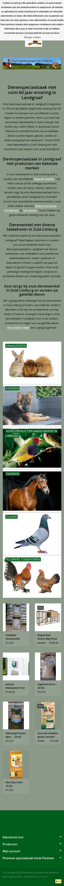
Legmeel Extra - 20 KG (47, 686)
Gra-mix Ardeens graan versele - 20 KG (48, 735)
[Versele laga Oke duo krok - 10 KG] (16, 764)
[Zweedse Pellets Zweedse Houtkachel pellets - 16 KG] (16, 617)
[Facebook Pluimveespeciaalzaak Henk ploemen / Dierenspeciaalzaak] (32, 821)
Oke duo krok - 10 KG (15, 784)
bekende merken (44, 179)
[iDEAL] (57, 881)
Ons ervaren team (18, 327)
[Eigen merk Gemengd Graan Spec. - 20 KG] (16, 715)
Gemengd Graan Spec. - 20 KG (16, 734)
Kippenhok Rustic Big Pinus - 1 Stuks (47, 637)
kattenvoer (30, 210)
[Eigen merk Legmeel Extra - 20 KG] (48, 666)
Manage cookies (32, 37)
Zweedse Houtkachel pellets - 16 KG (14, 637)
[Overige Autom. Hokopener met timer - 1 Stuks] (16, 666)
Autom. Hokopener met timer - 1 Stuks (15, 686)
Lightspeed (42, 876)
